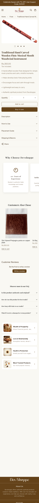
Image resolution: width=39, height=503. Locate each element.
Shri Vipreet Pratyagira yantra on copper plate (16, 242)
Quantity (5, 98)
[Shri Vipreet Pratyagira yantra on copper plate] (16, 223)
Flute (11, 17)
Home (4, 17)
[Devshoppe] (19, 10)
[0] (35, 10)
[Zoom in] (33, 39)
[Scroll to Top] (35, 492)
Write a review (19, 271)
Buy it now (19, 109)
